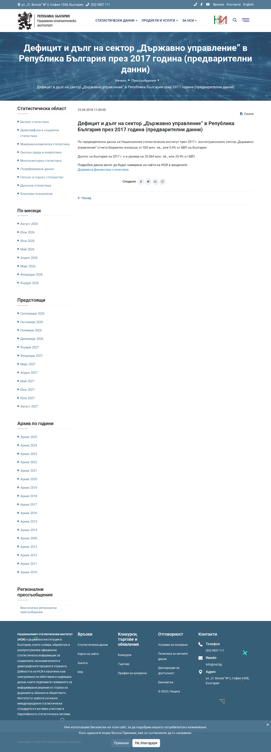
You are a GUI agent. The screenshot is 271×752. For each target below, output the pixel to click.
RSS (80, 672)
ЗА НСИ (188, 20)
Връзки (218, 4)
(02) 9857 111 (100, 5)
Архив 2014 (28, 530)
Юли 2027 (27, 398)
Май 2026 (27, 249)
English (248, 4)
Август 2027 (29, 406)
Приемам (121, 743)
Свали (249, 114)
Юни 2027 (27, 390)
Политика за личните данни (173, 656)
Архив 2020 (28, 479)
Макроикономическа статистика (45, 144)
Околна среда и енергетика (40, 152)
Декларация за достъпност (168, 670)
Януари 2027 (29, 347)
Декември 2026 (31, 339)
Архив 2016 (28, 513)
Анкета (83, 663)
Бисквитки (165, 682)
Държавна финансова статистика (103, 170)
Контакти (234, 4)
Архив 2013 (28, 547)
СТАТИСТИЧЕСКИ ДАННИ (115, 20)
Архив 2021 (28, 471)
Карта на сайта (88, 654)
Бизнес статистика (34, 122)
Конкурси (124, 655)
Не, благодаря (146, 743)
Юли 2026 (27, 232)
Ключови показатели (36, 194)
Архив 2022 (28, 462)
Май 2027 (27, 381)
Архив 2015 (28, 521)
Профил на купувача (132, 673)
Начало (120, 80)
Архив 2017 (28, 504)
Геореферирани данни (37, 169)
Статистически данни (93, 644)
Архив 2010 (28, 572)
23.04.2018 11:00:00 (92, 110)
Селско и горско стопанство (42, 177)
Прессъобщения (143, 80)
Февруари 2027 (31, 356)
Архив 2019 (28, 488)
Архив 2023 (28, 454)
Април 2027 (28, 373)
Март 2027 (27, 364)
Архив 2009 (28, 538)
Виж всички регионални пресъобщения (38, 610)
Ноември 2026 (31, 330)
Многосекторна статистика (40, 161)
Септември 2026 (32, 313)
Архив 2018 (28, 496)
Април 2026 (28, 258)
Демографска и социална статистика (39, 133)
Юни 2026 (27, 241)
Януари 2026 (29, 283)
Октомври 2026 (31, 322)
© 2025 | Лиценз (169, 691)
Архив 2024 (28, 445)
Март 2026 (27, 266)
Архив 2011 (28, 564)
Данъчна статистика (35, 185)
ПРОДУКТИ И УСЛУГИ (159, 20)
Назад (86, 198)
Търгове (123, 664)
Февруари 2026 (31, 274)
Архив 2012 (28, 555)
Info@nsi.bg (214, 664)
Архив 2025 (28, 437)
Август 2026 (29, 224)
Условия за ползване (173, 644)
